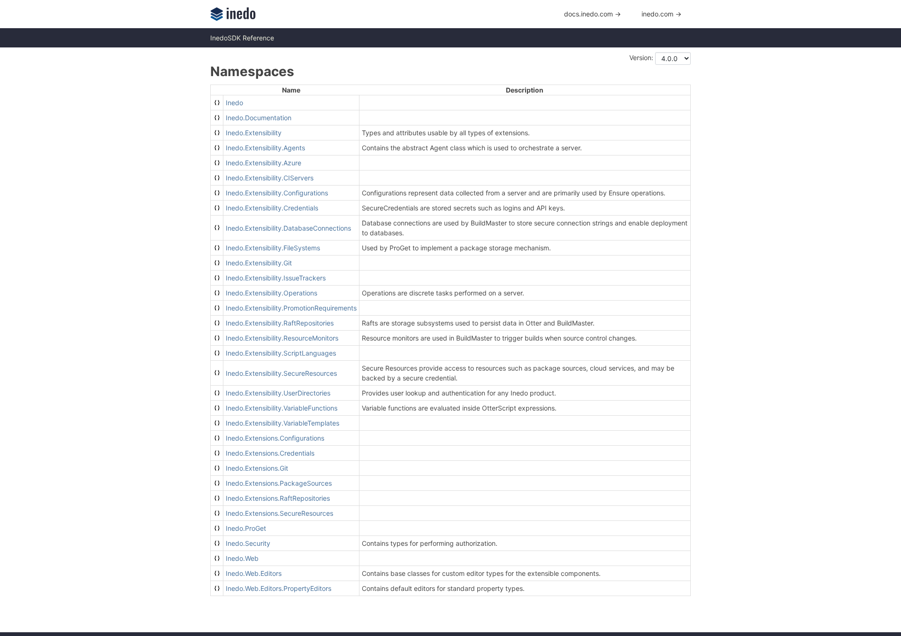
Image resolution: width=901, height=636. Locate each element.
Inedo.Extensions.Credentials (270, 453)
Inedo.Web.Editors (254, 573)
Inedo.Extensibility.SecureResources (281, 373)
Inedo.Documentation (258, 118)
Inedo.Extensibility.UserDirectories (278, 393)
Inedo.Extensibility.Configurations (277, 193)
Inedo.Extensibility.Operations (271, 293)
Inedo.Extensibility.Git (259, 263)
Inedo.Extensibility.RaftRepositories (280, 323)
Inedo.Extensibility (254, 133)
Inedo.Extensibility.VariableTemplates (282, 423)
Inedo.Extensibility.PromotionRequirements (291, 308)
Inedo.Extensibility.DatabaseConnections (288, 228)
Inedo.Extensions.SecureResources (279, 513)
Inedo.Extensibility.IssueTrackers (276, 278)
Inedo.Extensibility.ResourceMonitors (282, 338)
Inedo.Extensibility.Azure (263, 163)
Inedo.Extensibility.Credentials (272, 208)
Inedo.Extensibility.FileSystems (273, 248)
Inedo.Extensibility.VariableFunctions (281, 408)
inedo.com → (661, 14)
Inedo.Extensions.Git (257, 468)
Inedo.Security (248, 543)
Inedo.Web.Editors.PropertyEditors (278, 588)
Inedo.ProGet (246, 528)
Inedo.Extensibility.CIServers (269, 178)
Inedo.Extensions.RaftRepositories (278, 498)
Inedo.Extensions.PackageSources (279, 483)
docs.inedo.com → (592, 14)
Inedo (234, 103)
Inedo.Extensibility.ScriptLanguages (281, 353)
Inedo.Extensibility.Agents (265, 148)
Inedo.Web (242, 558)
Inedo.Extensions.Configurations (275, 438)
